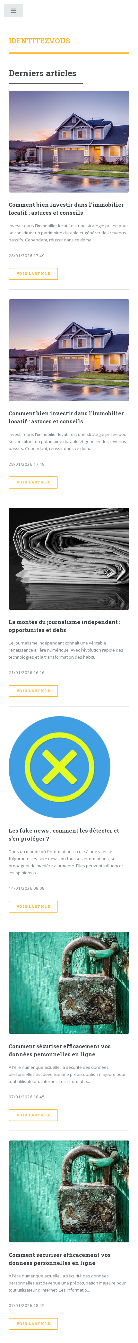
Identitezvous (39, 40)
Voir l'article (33, 273)
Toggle (14, 12)
